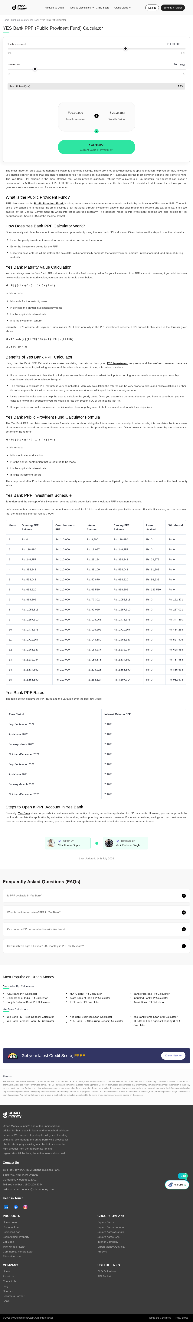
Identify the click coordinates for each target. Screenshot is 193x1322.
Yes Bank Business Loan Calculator (91, 1016)
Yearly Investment (17, 44)
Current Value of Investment (96, 149)
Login (152, 7)
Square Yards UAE (108, 1236)
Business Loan (11, 1231)
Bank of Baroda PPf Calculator (151, 993)
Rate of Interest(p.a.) (19, 86)
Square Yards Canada (110, 1227)
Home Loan (10, 1222)
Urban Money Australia (111, 1246)
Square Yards (105, 1222)
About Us (8, 1276)
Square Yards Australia (111, 1231)
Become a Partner (173, 7)
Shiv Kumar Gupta (69, 845)
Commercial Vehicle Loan (18, 1251)
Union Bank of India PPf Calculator (27, 997)
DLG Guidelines (106, 1271)
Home (6, 20)
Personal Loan (11, 1227)
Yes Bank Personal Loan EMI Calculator (30, 1020)
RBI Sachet (104, 1276)
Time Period (14, 64)
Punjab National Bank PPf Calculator (28, 1002)
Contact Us (9, 1281)
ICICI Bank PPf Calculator (22, 993)
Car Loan (8, 1241)
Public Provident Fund (48, 203)
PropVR (102, 1251)
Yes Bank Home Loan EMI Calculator (155, 1016)
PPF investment (117, 363)
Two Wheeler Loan (14, 1246)
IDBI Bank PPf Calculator (85, 1002)
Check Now (171, 1055)
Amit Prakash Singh (128, 845)
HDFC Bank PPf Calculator (86, 993)
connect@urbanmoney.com (37, 1189)
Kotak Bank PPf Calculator (149, 1002)
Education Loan (12, 1256)
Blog (5, 1286)
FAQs (6, 1300)
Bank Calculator (19, 20)
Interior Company (107, 1241)
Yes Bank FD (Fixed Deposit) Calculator (30, 1016)
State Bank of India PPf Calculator (90, 997)
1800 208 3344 (34, 1184)
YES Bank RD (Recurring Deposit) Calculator (96, 1020)
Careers (7, 1291)
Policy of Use (181, 1318)
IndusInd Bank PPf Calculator (150, 997)
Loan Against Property (16, 1236)
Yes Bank (34, 20)
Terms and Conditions (160, 1318)
